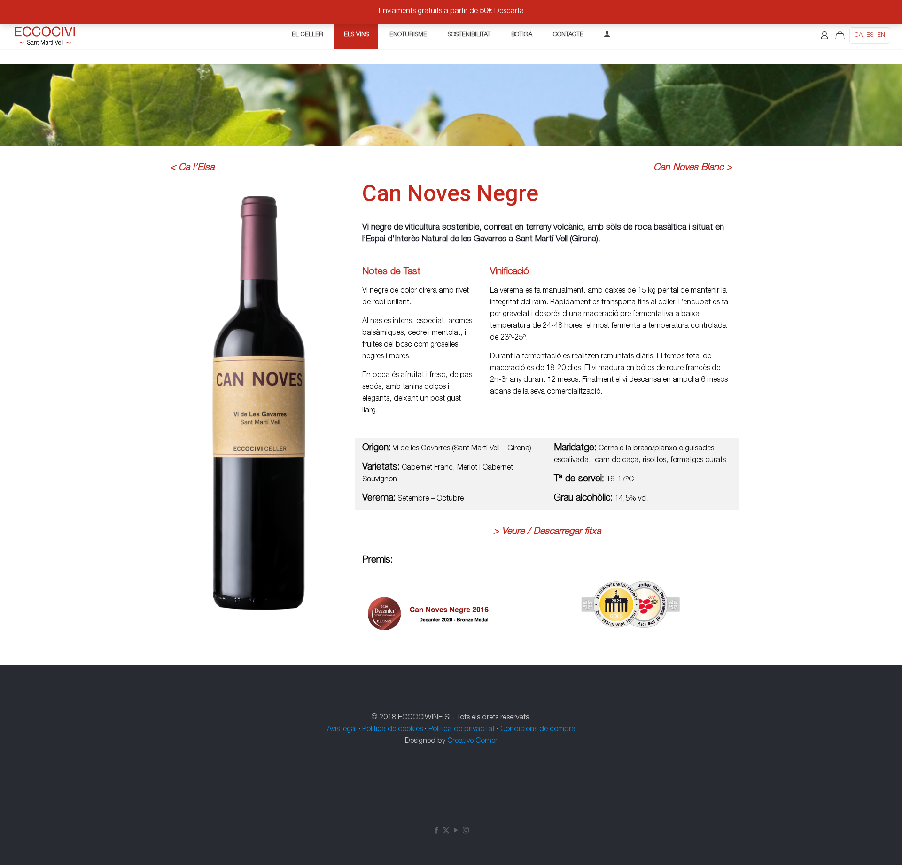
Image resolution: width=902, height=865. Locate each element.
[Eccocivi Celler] (45, 35)
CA (859, 35)
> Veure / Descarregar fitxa (547, 532)
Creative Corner (472, 741)
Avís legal (342, 730)
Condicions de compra (537, 730)
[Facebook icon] (436, 830)
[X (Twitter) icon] (446, 830)
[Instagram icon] (465, 830)
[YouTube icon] (455, 830)
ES (869, 35)
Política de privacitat (461, 730)
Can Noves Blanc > (692, 168)
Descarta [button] (509, 11)
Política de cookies (392, 730)
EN (881, 35)
